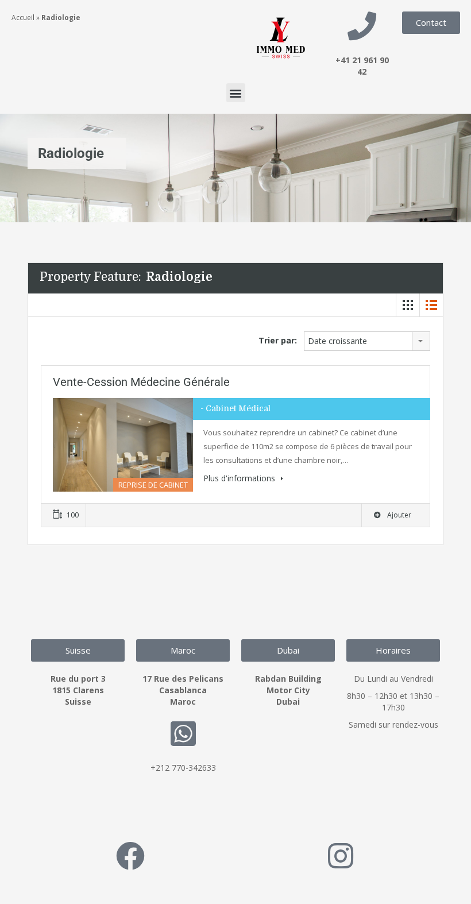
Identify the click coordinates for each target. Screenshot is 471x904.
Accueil (22, 17)
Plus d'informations (240, 478)
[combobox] (367, 341)
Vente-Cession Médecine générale (141, 382)
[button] (235, 92)
